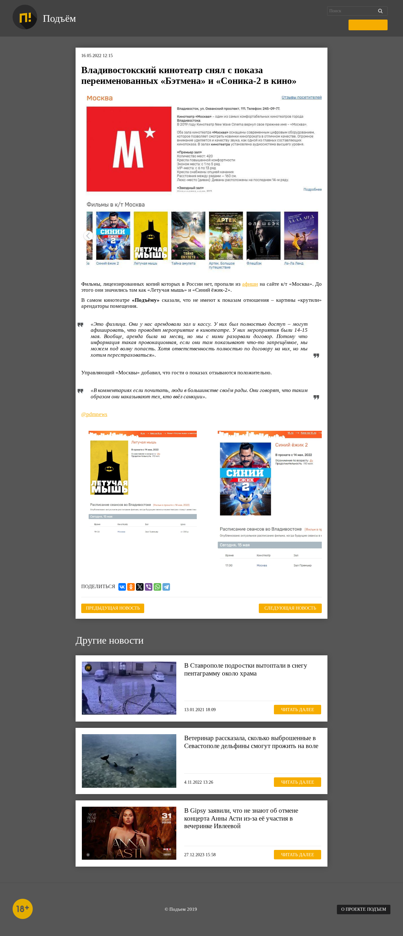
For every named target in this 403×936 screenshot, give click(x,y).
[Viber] (148, 587)
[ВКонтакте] (122, 587)
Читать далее (297, 709)
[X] (140, 587)
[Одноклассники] (131, 587)
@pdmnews (94, 414)
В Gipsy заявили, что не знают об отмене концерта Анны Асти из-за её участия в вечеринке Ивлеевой (241, 818)
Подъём (59, 18)
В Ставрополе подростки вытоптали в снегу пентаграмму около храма (245, 669)
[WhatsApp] (157, 587)
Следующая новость (290, 608)
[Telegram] (166, 587)
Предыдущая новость (113, 608)
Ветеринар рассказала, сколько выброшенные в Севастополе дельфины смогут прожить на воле (251, 741)
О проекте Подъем (363, 909)
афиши (250, 284)
